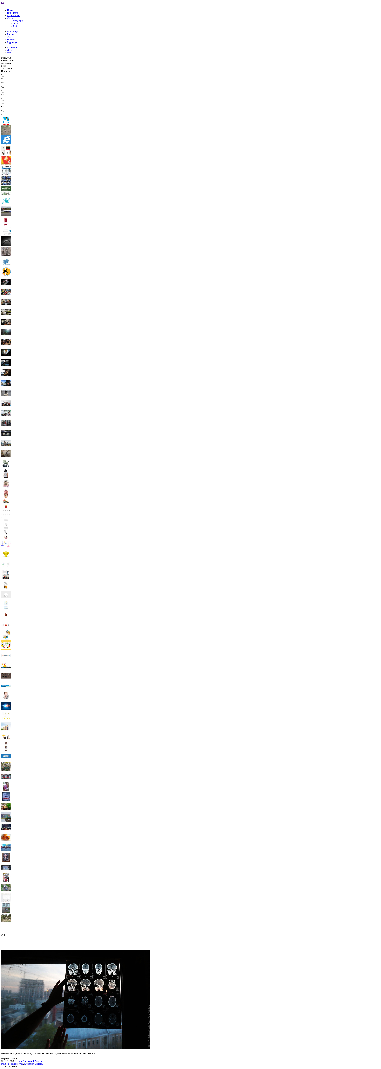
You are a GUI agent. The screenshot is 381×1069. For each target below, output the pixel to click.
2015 (15, 23)
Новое (10, 10)
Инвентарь (12, 13)
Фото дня (18, 21)
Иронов (11, 39)
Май (15, 26)
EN (2, 2)
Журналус (12, 42)
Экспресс (12, 37)
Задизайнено (13, 15)
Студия (10, 18)
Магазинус (12, 31)
